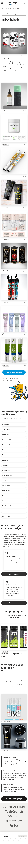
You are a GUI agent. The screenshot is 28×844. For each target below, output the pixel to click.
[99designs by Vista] (13, 3)
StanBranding (24, 55)
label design (10, 75)
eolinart (5, 110)
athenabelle (5, 207)
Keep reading (10, 779)
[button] (26, 833)
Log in (25, 3)
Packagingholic (6, 176)
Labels (14, 8)
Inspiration (8, 8)
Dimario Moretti (6, 239)
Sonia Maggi (5, 651)
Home (3, 8)
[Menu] (2, 3)
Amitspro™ (5, 750)
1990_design (6, 365)
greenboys (5, 302)
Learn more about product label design (12, 655)
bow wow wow (6, 334)
